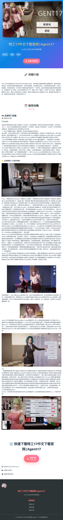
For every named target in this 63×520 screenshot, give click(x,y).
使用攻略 (31, 507)
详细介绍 (31, 504)
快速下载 (31, 510)
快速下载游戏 (32, 61)
